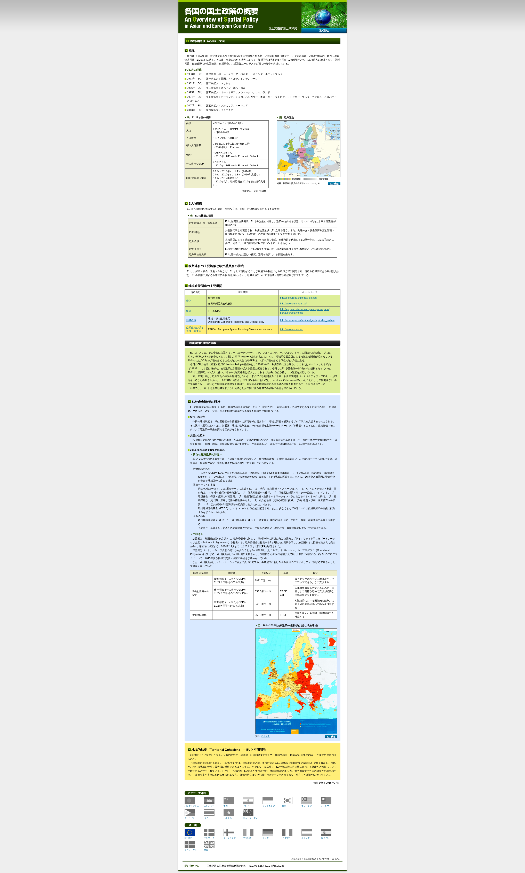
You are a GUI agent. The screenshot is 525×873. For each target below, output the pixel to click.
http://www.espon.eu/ (291, 329)
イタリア (286, 838)
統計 (188, 311)
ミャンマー (326, 806)
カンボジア (209, 806)
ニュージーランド (251, 818)
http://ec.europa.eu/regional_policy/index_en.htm (307, 320)
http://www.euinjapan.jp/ (293, 303)
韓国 (284, 806)
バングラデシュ (192, 806)
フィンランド (230, 838)
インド (246, 806)
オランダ (305, 838)
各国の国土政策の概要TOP (303, 859)
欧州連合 (265, 736)
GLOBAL (324, 30)
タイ (206, 818)
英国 (206, 850)
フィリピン (190, 818)
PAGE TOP (324, 859)
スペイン (325, 838)
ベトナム (228, 818)
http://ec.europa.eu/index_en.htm (298, 297)
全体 (188, 300)
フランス (247, 838)
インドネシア (268, 806)
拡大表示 (334, 183)
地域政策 (191, 320)
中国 (226, 806)
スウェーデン (191, 850)
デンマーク (209, 838)
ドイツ (265, 838)
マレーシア (306, 806)
